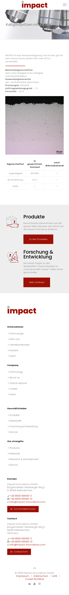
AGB (54, 576)
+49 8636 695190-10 (21, 498)
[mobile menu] (64, 5)
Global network (18, 383)
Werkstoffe (15, 420)
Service (13, 432)
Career (13, 388)
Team (12, 356)
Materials (14, 453)
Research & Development (24, 459)
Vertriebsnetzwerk (19, 344)
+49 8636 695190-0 (21, 495)
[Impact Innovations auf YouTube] (34, 583)
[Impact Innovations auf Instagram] (39, 583)
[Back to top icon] (34, 568)
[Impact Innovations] (34, 5)
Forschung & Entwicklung (23, 426)
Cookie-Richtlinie (34, 579)
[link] (34, 125)
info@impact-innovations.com (27, 502)
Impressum (22, 576)
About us (14, 377)
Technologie (16, 333)
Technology (16, 372)
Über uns (14, 339)
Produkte (14, 415)
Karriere (13, 350)
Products (14, 448)
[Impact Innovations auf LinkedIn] (29, 583)
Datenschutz (41, 576)
